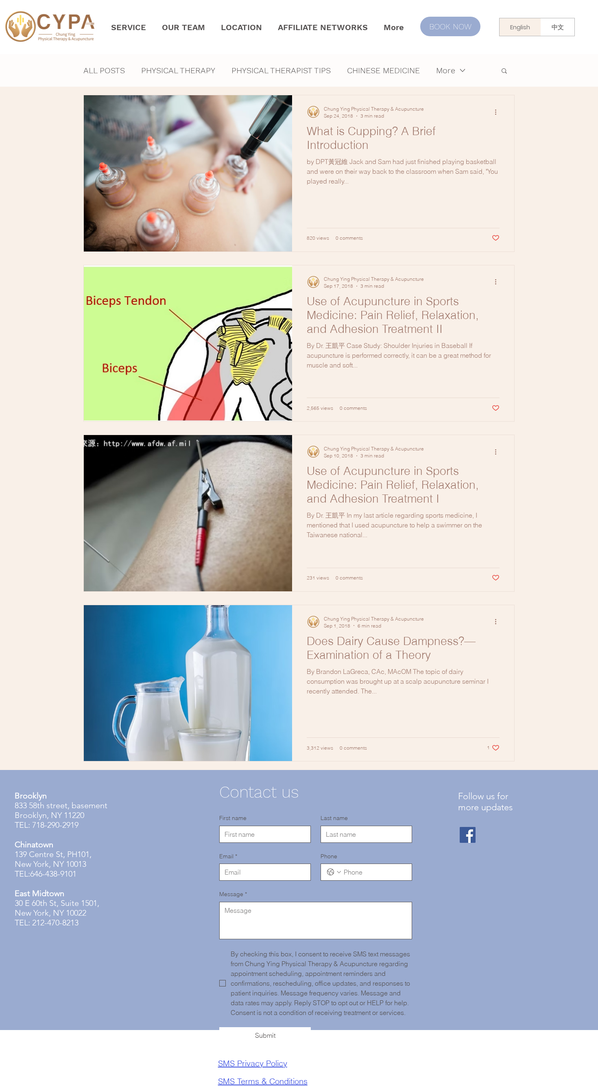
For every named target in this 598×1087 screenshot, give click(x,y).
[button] (504, 71)
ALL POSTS (104, 70)
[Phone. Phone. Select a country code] (334, 872)
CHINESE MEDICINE (383, 70)
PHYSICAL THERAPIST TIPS (281, 70)
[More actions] (498, 112)
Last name (334, 818)
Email (228, 856)
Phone (329, 856)
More (445, 70)
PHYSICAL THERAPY (178, 70)
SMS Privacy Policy (252, 1063)
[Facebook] (468, 835)
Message (233, 894)
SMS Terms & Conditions (263, 1081)
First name (233, 818)
